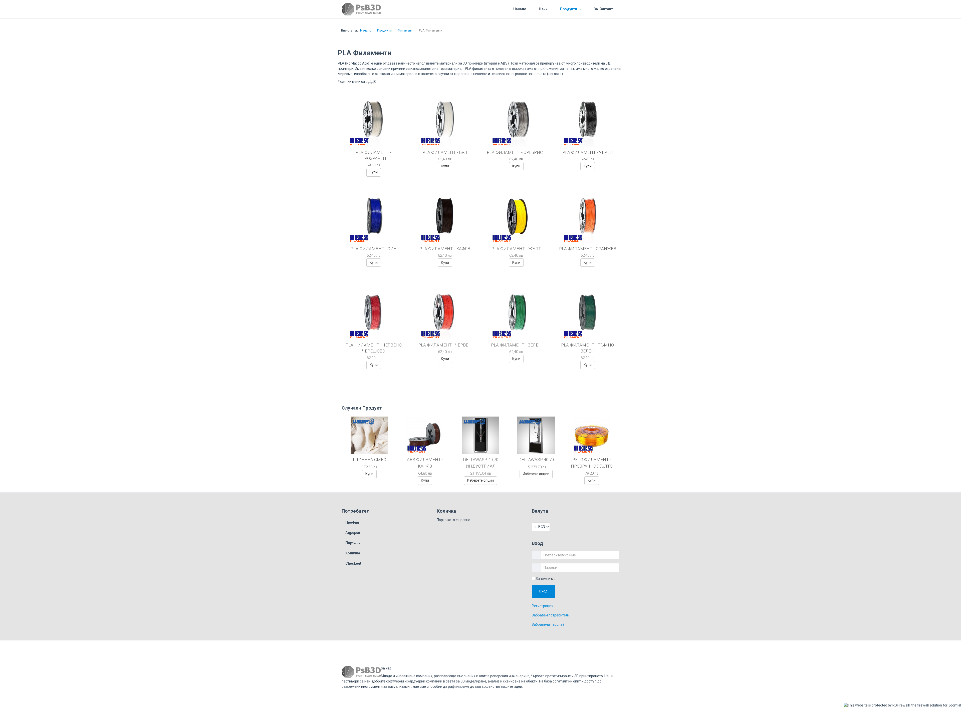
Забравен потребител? (551, 618)
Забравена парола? (548, 627)
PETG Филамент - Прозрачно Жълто (592, 463)
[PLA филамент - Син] (374, 218)
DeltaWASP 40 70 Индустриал (480, 463)
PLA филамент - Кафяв (444, 248)
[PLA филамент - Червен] (445, 314)
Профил (352, 522)
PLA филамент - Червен (444, 344)
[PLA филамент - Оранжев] (588, 218)
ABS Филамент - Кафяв (425, 463)
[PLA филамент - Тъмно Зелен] (588, 314)
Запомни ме (545, 579)
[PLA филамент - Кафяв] (445, 218)
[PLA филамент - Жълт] (516, 218)
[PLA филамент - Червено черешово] (374, 314)
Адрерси (352, 533)
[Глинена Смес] (369, 435)
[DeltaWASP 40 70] (536, 435)
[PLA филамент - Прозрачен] (374, 122)
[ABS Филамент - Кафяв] (425, 435)
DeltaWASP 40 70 (536, 459)
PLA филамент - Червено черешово (374, 347)
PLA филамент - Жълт (516, 248)
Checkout (353, 563)
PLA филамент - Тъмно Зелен (587, 347)
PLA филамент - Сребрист (516, 152)
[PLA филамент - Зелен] (516, 314)
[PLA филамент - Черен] (588, 122)
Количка (352, 553)
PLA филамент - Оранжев (587, 248)
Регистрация (542, 608)
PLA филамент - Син (374, 248)
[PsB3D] (373, 9)
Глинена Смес (369, 459)
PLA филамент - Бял (444, 152)
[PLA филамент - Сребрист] (516, 122)
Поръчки (353, 543)
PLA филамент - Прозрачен (373, 155)
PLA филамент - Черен (587, 152)
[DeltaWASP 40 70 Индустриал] (480, 435)
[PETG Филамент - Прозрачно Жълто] (591, 435)
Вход (545, 592)
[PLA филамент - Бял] (445, 122)
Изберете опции (480, 480)
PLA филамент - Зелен (516, 344)
